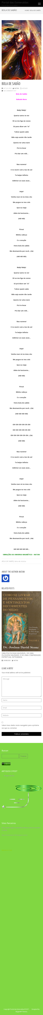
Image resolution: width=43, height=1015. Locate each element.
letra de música (20, 561)
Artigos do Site (9, 776)
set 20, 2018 (7, 88)
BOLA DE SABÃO (8, 561)
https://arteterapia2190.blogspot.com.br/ (15, 835)
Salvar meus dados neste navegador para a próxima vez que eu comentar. (20, 726)
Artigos (24, 88)
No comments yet (10, 91)
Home (27, 10)
